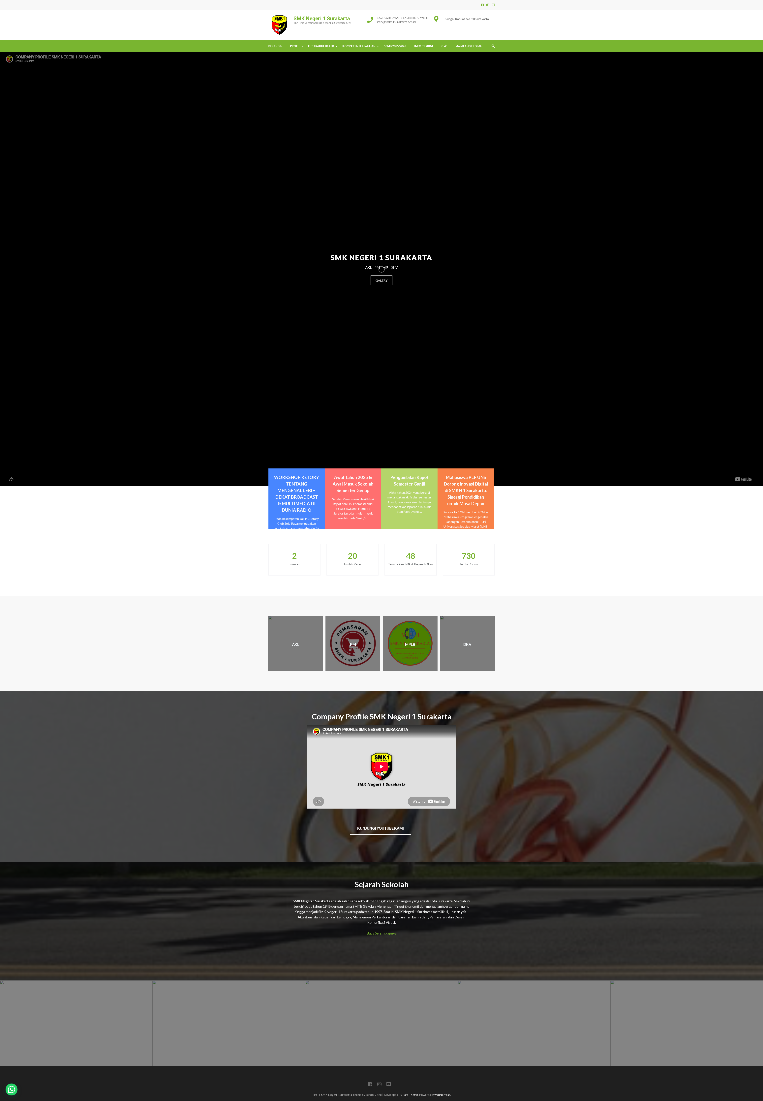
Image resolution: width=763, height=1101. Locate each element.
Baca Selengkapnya (382, 933)
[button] (11, 1089)
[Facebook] (482, 5)
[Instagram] (487, 5)
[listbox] (381, 1023)
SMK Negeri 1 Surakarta (321, 18)
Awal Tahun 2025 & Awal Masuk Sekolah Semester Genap (353, 484)
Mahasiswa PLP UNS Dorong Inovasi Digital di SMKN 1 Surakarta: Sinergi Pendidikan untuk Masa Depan (466, 490)
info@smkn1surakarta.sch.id (396, 22)
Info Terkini (423, 46)
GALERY (381, 280)
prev (5, 1023)
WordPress (442, 1094)
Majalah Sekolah (468, 46)
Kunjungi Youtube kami (380, 828)
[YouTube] (493, 5)
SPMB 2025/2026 (395, 46)
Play (6, 475)
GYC (444, 46)
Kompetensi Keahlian (359, 46)
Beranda (275, 46)
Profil (295, 46)
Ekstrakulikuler (321, 46)
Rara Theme (410, 1094)
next (758, 1023)
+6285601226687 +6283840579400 (402, 18)
